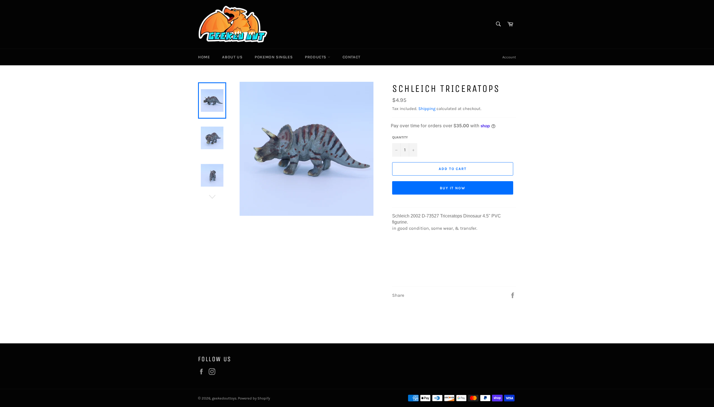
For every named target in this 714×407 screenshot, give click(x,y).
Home (204, 57)
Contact (351, 57)
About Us (232, 57)
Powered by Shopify (254, 398)
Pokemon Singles (274, 57)
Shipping (426, 108)
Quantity (400, 137)
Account (509, 57)
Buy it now (453, 188)
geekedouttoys (224, 398)
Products (316, 57)
